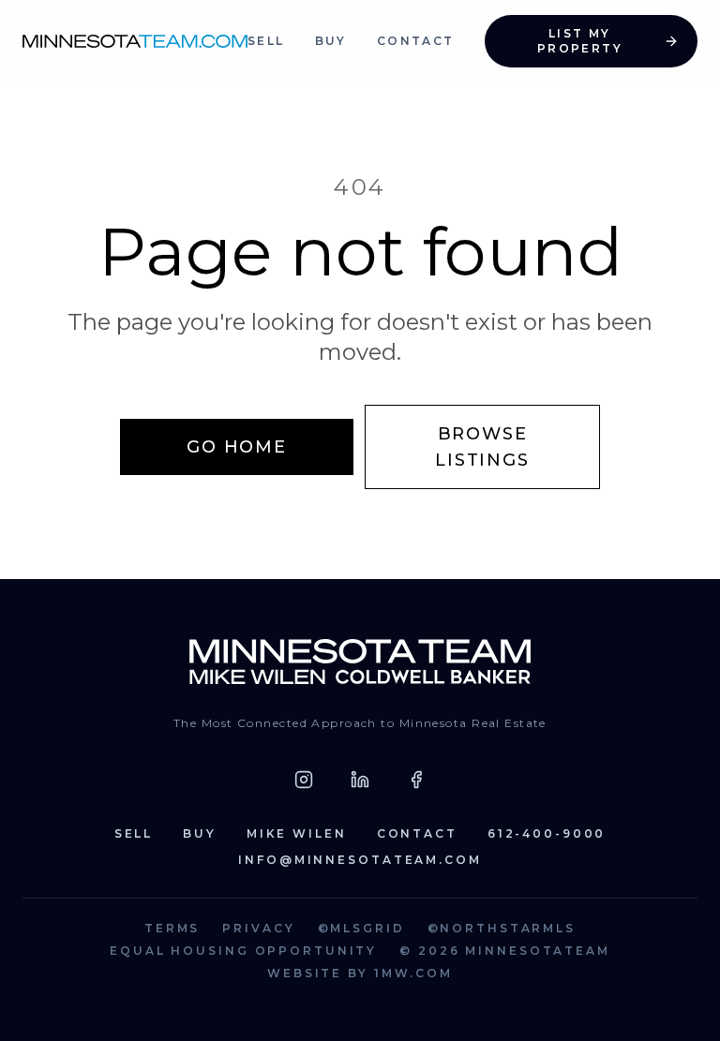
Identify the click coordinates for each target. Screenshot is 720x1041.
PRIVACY (258, 928)
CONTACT (416, 41)
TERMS (172, 928)
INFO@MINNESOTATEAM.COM (359, 860)
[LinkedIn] (360, 779)
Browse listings (482, 447)
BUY (331, 41)
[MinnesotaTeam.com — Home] (360, 661)
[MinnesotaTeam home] (135, 41)
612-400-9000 (547, 833)
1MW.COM (413, 973)
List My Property (579, 40)
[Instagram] (304, 779)
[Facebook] (416, 779)
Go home (237, 447)
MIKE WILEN (297, 833)
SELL (266, 41)
